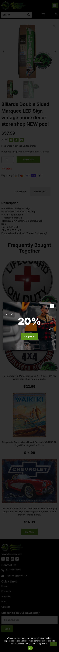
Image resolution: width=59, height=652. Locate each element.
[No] (53, 644)
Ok (30, 648)
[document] (29, 326)
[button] (52, 306)
